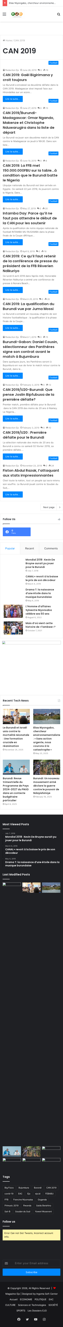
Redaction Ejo (12, 70)
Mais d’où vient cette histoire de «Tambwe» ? (40, 625)
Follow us (9, 1221)
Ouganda (42, 1199)
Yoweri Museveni (43, 1211)
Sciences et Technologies (32, 1305)
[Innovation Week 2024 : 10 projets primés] (12, 1163)
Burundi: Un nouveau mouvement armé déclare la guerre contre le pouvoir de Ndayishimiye (46, 786)
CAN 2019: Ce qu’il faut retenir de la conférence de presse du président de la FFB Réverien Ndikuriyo (30, 263)
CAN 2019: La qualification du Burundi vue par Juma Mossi (28, 306)
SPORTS (20, 1310)
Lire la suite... (12, 98)
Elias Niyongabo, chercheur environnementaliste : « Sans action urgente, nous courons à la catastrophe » (46, 738)
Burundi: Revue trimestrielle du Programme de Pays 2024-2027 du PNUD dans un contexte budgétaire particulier (16, 789)
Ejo (28, 1193)
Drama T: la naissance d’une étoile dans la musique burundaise (40, 593)
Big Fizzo (9, 1187)
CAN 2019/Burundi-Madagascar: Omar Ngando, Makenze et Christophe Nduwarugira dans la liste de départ (28, 122)
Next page (49, 507)
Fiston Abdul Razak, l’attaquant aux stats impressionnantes (31, 473)
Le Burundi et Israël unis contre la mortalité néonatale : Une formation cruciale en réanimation (16, 737)
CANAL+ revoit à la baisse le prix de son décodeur (42, 578)
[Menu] (4, 15)
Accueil (14, 1299)
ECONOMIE (26, 1299)
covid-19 (9, 1193)
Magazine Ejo (12, 1293)
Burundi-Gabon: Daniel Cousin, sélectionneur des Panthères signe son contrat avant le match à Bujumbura (30, 349)
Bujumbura (24, 1187)
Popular (10, 548)
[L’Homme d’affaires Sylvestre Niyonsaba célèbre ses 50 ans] (13, 611)
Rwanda (27, 1205)
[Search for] (58, 15)
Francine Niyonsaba (23, 1199)
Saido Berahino (43, 1205)
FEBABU (49, 1193)
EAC (20, 1193)
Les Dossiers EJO (37, 1310)
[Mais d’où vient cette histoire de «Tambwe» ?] (13, 628)
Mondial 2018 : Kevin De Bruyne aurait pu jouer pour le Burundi (40, 563)
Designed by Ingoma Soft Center (40, 1293)
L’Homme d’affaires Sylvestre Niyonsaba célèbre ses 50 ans (39, 610)
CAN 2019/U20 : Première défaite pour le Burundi (25, 435)
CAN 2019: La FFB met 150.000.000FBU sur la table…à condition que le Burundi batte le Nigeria (30, 173)
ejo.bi (37, 1193)
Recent (29, 548)
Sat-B (7, 1211)
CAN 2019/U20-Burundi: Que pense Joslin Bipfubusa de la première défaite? (28, 394)
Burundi (37, 1187)
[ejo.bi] (17, 14)
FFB (6, 1199)
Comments (51, 548)
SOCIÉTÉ (53, 1305)
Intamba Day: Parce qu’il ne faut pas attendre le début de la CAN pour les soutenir (30, 218)
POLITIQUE (40, 1299)
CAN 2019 (51, 1187)
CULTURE (10, 1305)
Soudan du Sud (22, 1211)
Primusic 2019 (11, 1205)
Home (8, 40)
